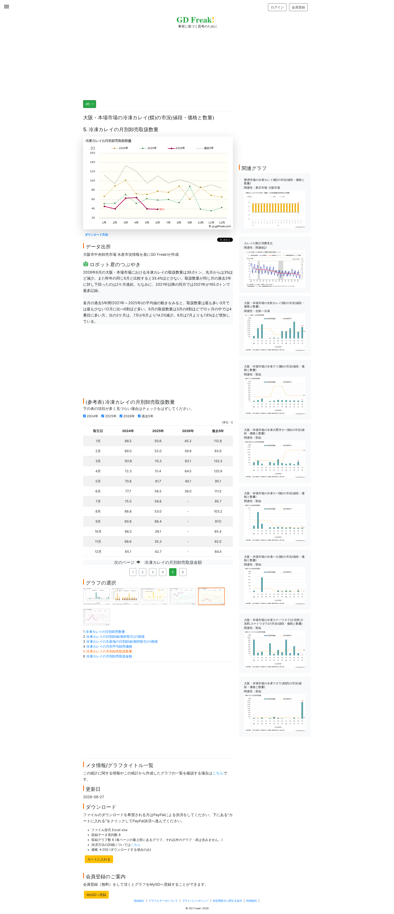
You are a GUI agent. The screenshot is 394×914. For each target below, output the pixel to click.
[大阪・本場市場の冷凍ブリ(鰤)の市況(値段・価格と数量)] (275, 395)
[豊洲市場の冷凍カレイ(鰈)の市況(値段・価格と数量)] (275, 209)
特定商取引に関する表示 (227, 900)
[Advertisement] (197, 61)
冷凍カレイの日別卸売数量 (105, 632)
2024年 (93, 416)
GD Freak (195, 19)
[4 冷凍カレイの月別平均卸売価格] (182, 596)
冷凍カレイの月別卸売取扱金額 (109, 656)
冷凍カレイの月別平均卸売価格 (109, 646)
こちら (217, 773)
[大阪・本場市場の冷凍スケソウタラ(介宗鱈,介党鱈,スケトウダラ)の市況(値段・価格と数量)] (275, 649)
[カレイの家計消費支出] (275, 269)
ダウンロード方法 (96, 234)
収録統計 (139, 900)
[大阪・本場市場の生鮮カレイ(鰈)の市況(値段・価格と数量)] (275, 332)
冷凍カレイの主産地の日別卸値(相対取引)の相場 (122, 641)
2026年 (129, 416)
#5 (88, 104)
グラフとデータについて (163, 900)
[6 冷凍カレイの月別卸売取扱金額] (96, 617)
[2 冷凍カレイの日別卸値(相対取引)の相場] (125, 596)
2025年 (111, 416)
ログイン (277, 7)
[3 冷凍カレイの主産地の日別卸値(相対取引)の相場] (154, 596)
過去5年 (148, 416)
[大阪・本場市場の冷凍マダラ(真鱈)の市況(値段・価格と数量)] (275, 712)
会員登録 (298, 7)
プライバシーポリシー (195, 900)
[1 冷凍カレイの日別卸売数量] (96, 596)
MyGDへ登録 (96, 895)
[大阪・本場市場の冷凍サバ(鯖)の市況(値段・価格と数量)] (275, 522)
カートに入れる (98, 859)
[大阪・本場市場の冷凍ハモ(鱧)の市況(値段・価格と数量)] (275, 586)
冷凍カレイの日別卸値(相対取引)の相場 (115, 636)
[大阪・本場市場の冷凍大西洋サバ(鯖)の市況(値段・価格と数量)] (275, 459)
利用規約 (251, 900)
